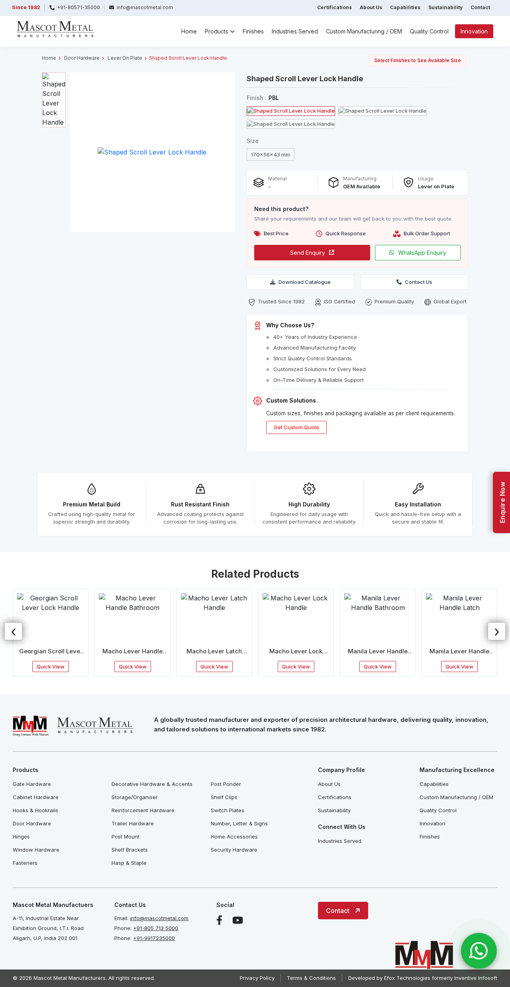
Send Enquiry (307, 252)
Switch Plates (227, 810)
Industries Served (295, 31)
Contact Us (418, 282)
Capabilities (405, 7)
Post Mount (125, 836)
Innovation (474, 31)
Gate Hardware (32, 784)
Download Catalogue (305, 282)
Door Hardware (82, 58)
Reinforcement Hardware (143, 810)
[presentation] (13, 631)
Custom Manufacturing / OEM (364, 31)
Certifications (334, 7)
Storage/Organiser (135, 797)
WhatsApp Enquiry (422, 252)
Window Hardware (36, 849)
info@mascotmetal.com (159, 918)
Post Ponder (226, 784)
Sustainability (445, 7)
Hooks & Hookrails (35, 810)
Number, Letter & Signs (239, 823)
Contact (480, 7)
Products (216, 31)
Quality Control (429, 31)
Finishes (253, 31)
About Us (371, 7)
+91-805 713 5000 (155, 928)
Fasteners (25, 863)
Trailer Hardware (133, 823)
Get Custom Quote (296, 427)
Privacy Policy (257, 978)
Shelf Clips (224, 797)
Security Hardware (234, 849)
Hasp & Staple (129, 863)
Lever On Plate (125, 58)
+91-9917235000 (154, 938)
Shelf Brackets (130, 849)
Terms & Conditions (311, 978)
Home (189, 31)
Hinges (21, 836)
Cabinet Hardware (36, 797)
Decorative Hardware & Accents (152, 784)
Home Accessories (234, 836)
